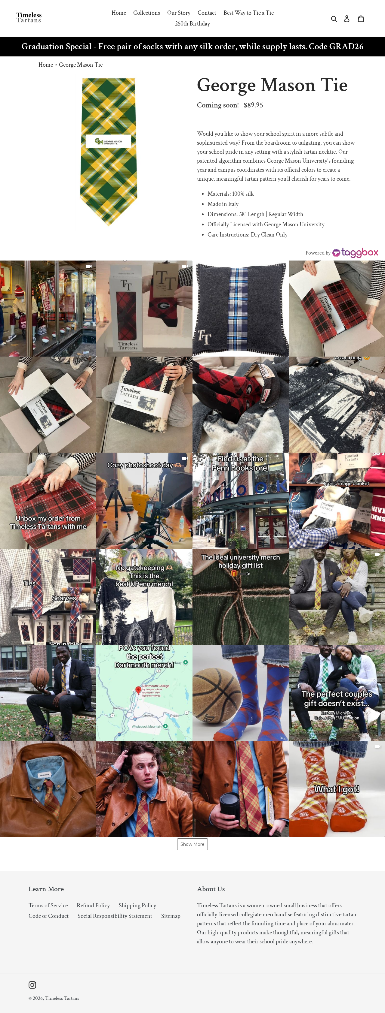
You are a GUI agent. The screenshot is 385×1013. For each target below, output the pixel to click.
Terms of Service (48, 905)
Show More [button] (192, 844)
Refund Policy (93, 905)
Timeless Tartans (62, 998)
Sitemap (170, 916)
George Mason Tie (81, 65)
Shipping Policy (137, 905)
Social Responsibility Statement (115, 916)
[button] (48, 309)
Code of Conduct (49, 916)
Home (45, 65)
